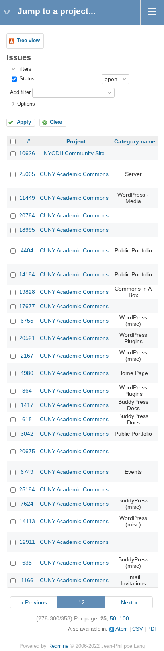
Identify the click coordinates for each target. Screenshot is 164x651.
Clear (56, 122)
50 (113, 618)
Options (26, 104)
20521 (27, 338)
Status (26, 79)
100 (124, 618)
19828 (27, 292)
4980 (27, 373)
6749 (27, 472)
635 (27, 562)
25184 (27, 489)
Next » (129, 602)
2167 (27, 355)
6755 (27, 320)
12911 (27, 542)
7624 (27, 503)
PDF (152, 629)
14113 (27, 521)
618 (27, 419)
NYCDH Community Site (74, 153)
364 (27, 390)
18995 (27, 230)
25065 (27, 174)
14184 (27, 274)
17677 (27, 306)
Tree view (28, 40)
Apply (24, 122)
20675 (27, 451)
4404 (27, 250)
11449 (27, 198)
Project (76, 141)
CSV (137, 629)
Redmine (58, 646)
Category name (134, 141)
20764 (27, 215)
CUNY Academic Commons (74, 174)
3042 (27, 433)
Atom (121, 629)
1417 (27, 405)
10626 (27, 153)
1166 (27, 580)
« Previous (33, 602)
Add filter (20, 92)
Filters (24, 69)
